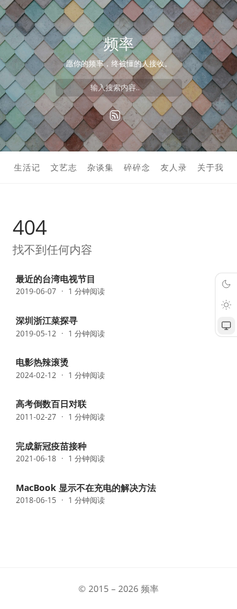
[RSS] (115, 115)
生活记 (27, 167)
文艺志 (64, 167)
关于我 (210, 167)
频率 (119, 43)
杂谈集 (100, 167)
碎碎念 (137, 167)
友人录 (174, 167)
